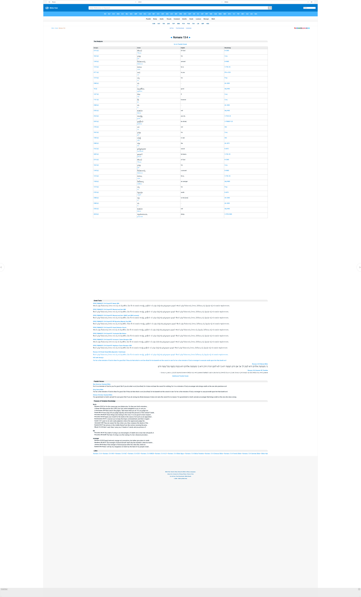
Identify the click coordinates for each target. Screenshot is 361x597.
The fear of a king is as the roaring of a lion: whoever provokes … (121, 435)
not (160, 360)
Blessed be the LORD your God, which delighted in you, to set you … (120, 408)
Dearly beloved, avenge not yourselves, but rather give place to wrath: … (122, 440)
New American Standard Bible (101, 384)
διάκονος (104, 354)
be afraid (146, 360)
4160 (95, 116)
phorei (139, 156)
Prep (226, 78)
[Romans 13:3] (2, 271)
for (118, 360)
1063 (95, 56)
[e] (98, 50)
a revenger (195, 360)
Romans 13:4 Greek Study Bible (102, 352)
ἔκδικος (198, 354)
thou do (129, 360)
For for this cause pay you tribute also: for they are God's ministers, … (121, 406)
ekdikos (139, 184)
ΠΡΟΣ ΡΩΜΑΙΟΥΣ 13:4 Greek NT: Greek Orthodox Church (109, 327)
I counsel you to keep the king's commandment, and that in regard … (122, 419)
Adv (226, 127)
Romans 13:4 (97, 453)
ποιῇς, (142, 354)
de (138, 102)
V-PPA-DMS (228, 214)
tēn (138, 146)
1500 (95, 138)
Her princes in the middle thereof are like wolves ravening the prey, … (121, 425)
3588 (95, 83)
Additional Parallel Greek (180, 376)
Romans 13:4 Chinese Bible (214, 453)
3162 (95, 149)
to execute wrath (204, 360)
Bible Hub (264, 453)
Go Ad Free (4, 589)
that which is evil (137, 360)
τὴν (161, 354)
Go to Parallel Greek (180, 44)
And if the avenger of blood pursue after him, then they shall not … (120, 445)
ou (138, 129)
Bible (53, 28)
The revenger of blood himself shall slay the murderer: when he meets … (124, 442)
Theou (139, 53)
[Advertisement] (180, 258)
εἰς (117, 354)
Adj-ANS (227, 89)
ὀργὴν (206, 354)
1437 (95, 94)
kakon (139, 113)
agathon (139, 91)
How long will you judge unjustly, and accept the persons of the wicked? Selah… (124, 413)
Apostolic (115, 352)
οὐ (151, 354)
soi (138, 75)
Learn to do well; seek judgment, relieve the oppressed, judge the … (120, 421)
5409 (95, 154)
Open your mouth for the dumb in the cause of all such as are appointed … (123, 417)
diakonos (140, 64)
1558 (95, 181)
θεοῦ (95, 354)
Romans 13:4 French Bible (232, 453)
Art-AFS (227, 143)
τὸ (119, 354)
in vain (171, 360)
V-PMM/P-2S (229, 121)
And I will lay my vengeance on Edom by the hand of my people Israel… (122, 447)
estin (138, 69)
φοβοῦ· (147, 354)
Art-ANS (227, 83)
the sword (165, 360)
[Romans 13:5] (358, 271)
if (126, 360)
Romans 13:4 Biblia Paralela (194, 453)
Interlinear (122, 352)
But (124, 360)
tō (138, 200)
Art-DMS (227, 198)
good (121, 360)
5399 (95, 121)
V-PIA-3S (227, 67)
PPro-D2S (228, 72)
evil (225, 360)
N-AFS (227, 149)
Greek (56, 28)
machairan (140, 151)
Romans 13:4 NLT (121, 453)
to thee (114, 360)
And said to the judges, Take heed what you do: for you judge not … (121, 411)
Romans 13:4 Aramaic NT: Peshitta (258, 370)
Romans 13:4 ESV (134, 453)
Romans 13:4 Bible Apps (176, 453)
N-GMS (227, 50)
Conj (226, 56)
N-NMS (227, 61)
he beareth (155, 360)
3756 (95, 127)
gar (138, 58)
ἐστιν (110, 354)
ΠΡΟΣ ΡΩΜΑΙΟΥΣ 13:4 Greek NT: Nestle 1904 (106, 303)
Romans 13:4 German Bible (251, 453)
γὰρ (98, 354)
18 (94, 89)
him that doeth (219, 360)
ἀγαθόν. (123, 354)
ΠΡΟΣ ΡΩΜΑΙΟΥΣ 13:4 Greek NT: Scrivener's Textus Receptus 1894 (112, 339)
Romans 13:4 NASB (147, 453)
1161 (95, 100)
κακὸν (136, 354)
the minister (103, 360)
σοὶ (114, 354)
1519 (95, 78)
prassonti (140, 216)
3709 (95, 192)
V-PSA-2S (228, 116)
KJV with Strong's (98, 357)
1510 (95, 67)
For (94, 360)
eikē (138, 140)
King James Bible (98, 389)
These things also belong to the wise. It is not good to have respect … (123, 415)
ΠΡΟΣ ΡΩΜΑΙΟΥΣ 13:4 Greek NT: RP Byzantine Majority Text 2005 (112, 321)
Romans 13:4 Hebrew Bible (260, 364)
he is (97, 360)
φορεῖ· (173, 354)
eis (138, 80)
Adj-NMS (227, 181)
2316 (95, 50)
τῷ (210, 354)
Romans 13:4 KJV (161, 453)
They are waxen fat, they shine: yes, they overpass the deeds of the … (121, 423)
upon (212, 360)
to (138, 86)
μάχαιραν (166, 354)
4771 (95, 72)
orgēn (139, 195)
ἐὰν (128, 354)
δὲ (131, 354)
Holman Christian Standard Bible (102, 395)
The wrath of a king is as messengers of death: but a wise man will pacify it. (124, 433)
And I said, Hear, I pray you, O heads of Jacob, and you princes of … (120, 427)
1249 (95, 61)
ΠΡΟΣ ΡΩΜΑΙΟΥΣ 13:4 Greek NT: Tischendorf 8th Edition (109, 333)
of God (109, 360)
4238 (95, 214)
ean (138, 96)
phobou (139, 124)
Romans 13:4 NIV (108, 453)
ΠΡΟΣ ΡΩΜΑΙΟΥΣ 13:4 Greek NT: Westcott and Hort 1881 (109, 309)
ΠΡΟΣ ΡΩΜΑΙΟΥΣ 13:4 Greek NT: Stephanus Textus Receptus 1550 (112, 345)
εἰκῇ (158, 354)
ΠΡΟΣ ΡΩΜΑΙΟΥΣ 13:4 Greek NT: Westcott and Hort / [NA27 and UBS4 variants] (116, 315)
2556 (95, 110)
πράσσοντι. (223, 354)
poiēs (138, 118)
